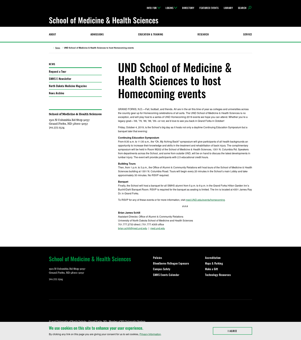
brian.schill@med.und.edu (132, 228)
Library (228, 8)
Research (203, 34)
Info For (152, 8)
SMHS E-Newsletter (60, 79)
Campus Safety (161, 269)
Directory (188, 8)
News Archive (56, 93)
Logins (169, 8)
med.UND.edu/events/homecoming (205, 200)
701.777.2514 (56, 279)
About (52, 34)
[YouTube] (51, 288)
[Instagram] (58, 288)
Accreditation (213, 258)
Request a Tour (57, 71)
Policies (157, 258)
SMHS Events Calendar (166, 275)
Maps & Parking (214, 263)
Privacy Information (150, 334)
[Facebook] (66, 288)
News (57, 47)
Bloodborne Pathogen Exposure (171, 263)
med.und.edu (157, 228)
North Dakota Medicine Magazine (68, 86)
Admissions (97, 34)
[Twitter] (73, 288)
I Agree (240, 331)
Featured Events (209, 8)
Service (247, 34)
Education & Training (150, 34)
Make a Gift (211, 269)
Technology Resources (218, 275)
